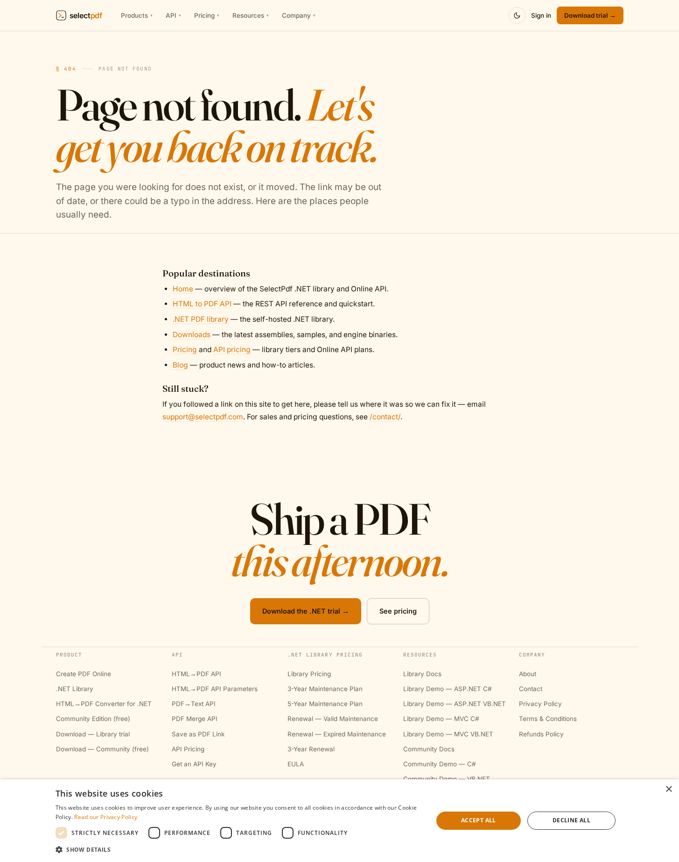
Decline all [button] (571, 820)
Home (183, 288)
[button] (239, 849)
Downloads (191, 334)
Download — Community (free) (102, 749)
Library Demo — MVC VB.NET (448, 734)
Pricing (206, 15)
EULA (295, 764)
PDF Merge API (194, 718)
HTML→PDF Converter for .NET (104, 703)
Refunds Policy (541, 734)
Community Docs (429, 749)
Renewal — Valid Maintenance (332, 718)
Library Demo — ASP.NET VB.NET (454, 703)
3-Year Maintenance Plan (325, 688)
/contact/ (385, 416)
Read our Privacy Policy (105, 817)
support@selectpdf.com (202, 416)
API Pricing (188, 749)
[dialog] (339, 820)
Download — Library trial (93, 734)
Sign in (541, 15)
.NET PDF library (201, 319)
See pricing (398, 611)
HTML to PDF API (202, 303)
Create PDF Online (83, 674)
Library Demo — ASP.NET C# (447, 688)
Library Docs (422, 674)
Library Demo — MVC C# (441, 718)
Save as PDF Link (198, 734)
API (173, 15)
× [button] (668, 789)
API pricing (232, 349)
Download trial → (590, 15)
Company (298, 15)
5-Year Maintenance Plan (325, 703)
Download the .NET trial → (305, 611)
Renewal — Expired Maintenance (336, 734)
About (527, 674)
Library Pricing (309, 674)
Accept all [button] (478, 820)
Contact (530, 688)
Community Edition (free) (93, 718)
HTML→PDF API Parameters (215, 688)
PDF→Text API (194, 703)
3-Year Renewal (311, 749)
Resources (250, 15)
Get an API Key (194, 764)
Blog (180, 364)
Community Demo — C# (439, 764)
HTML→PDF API (196, 674)
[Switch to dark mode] (517, 15)
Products (137, 15)
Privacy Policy (540, 703)
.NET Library (74, 688)
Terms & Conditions (548, 718)
